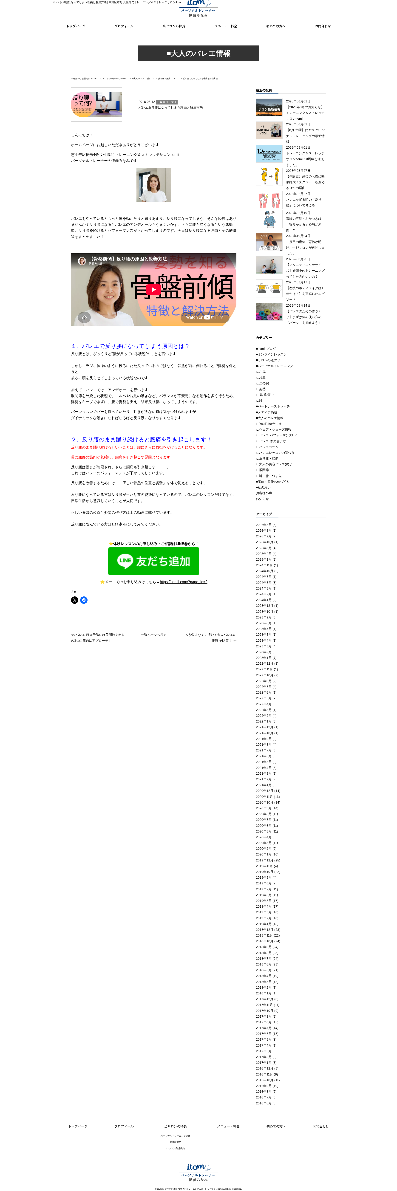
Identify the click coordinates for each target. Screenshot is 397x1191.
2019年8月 (264, 883)
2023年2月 (264, 652)
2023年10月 (264, 611)
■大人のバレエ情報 (270, 418)
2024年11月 (264, 565)
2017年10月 (264, 1011)
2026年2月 (264, 536)
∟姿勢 (261, 389)
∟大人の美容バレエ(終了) (275, 464)
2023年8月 (264, 623)
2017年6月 (264, 1034)
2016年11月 (264, 1074)
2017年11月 (264, 1005)
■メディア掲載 (266, 412)
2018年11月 (264, 935)
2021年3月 (264, 773)
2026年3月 (264, 530)
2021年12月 (264, 727)
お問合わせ (323, 26)
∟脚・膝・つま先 (269, 476)
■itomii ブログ (266, 348)
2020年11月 (264, 797)
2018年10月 (264, 941)
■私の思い (263, 487)
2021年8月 (264, 744)
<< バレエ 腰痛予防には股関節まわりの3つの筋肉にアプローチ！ (98, 637)
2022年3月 (264, 710)
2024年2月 (264, 594)
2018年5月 (264, 970)
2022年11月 (264, 669)
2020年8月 (264, 814)
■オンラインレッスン (271, 354)
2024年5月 (264, 582)
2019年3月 (264, 912)
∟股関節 (262, 470)
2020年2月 (264, 848)
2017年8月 (264, 1022)
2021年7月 (264, 750)
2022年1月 (264, 721)
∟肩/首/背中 (265, 395)
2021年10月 (264, 733)
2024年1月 (264, 600)
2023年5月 (264, 634)
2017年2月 (264, 1057)
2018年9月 (264, 947)
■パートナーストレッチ (273, 406)
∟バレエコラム (267, 447)
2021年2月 (264, 779)
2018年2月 (264, 987)
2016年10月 (264, 1080)
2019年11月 (264, 866)
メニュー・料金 (226, 26)
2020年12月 (264, 791)
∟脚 (259, 400)
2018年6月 (264, 964)
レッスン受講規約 (175, 1148)
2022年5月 (264, 698)
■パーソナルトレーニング (274, 366)
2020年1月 (264, 854)
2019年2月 (264, 918)
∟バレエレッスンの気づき (275, 452)
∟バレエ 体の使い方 (271, 441)
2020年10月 (264, 802)
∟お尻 (261, 371)
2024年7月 (264, 577)
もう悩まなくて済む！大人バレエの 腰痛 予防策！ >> (210, 637)
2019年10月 (264, 872)
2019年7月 (264, 889)
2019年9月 (264, 877)
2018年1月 (264, 993)
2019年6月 (264, 895)
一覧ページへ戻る (154, 635)
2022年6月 (264, 692)
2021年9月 (264, 739)
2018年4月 (264, 976)
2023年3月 (264, 646)
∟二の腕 (262, 383)
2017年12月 (264, 999)
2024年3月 (264, 588)
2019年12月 (264, 860)
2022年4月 (264, 704)
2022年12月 (264, 663)
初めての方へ (276, 26)
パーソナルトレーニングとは (175, 1136)
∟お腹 (261, 377)
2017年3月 (264, 1051)
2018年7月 (264, 958)
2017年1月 (264, 1062)
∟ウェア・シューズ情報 (273, 429)
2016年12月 (264, 1068)
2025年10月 (264, 542)
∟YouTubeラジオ (269, 424)
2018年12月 (264, 929)
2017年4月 (264, 1045)
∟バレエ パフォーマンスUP (276, 435)
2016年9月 (264, 1086)
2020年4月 (264, 837)
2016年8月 (264, 1091)
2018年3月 (264, 982)
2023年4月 (264, 640)
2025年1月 (264, 559)
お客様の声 (264, 493)
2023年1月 (264, 658)
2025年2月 (264, 554)
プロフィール (123, 26)
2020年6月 (264, 825)
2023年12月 (264, 605)
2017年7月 (264, 1028)
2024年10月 (264, 571)
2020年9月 (264, 808)
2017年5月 (264, 1039)
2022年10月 (264, 675)
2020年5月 (264, 831)
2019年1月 (264, 924)
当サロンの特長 (174, 26)
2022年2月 (264, 715)
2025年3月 (264, 548)
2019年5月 (264, 901)
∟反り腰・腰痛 (267, 458)
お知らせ (262, 499)
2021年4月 (264, 768)
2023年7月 (264, 629)
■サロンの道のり (268, 360)
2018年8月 (264, 953)
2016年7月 (264, 1097)
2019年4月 (264, 906)
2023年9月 (264, 617)
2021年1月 (264, 785)
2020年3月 (264, 843)
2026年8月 (264, 525)
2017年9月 (264, 1016)
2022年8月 (264, 687)
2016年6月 (264, 1103)
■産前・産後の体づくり (273, 481)
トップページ (75, 26)
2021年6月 (264, 756)
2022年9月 (264, 681)
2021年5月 (264, 762)
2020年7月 (264, 819)
